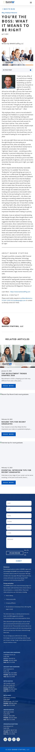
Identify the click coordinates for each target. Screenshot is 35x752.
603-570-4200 (13, 675)
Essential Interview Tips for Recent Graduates (16, 471)
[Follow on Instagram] (9, 739)
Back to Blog (9, 9)
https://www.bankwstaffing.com (20, 292)
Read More (8, 386)
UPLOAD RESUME (14, 553)
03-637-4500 (13, 718)
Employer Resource (11, 12)
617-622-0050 (13, 689)
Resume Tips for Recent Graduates (14, 423)
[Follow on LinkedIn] (5, 739)
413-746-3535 (13, 732)
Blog (3, 12)
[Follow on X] (18, 739)
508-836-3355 (13, 703)
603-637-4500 (13, 660)
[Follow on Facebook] (14, 739)
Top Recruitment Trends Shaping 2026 (14, 374)
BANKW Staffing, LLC (17, 44)
